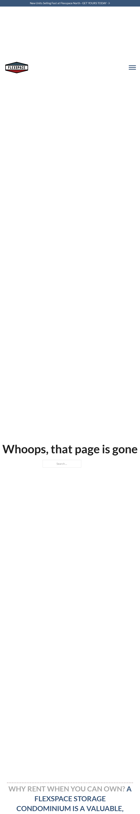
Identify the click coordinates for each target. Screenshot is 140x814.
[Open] (132, 67)
